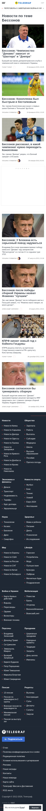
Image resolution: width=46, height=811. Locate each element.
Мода (28, 561)
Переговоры (9, 607)
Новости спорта (32, 479)
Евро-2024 (31, 502)
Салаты (29, 710)
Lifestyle (28, 548)
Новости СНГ (10, 566)
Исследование (33, 539)
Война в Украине (10, 591)
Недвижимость (10, 496)
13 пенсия (8, 693)
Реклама (7, 765)
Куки (22, 808)
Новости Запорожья (9, 448)
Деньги (7, 487)
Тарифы (7, 500)
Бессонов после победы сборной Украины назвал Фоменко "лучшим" (19, 293)
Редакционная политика (14, 756)
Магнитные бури (33, 578)
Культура (30, 570)
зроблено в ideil (8, 803)
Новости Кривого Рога (11, 455)
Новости (6, 421)
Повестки (30, 596)
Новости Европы (11, 553)
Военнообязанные (34, 609)
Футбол (29, 485)
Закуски (29, 714)
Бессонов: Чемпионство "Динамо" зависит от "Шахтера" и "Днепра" (18, 53)
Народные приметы (31, 641)
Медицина (31, 443)
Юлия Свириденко (12, 679)
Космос (7, 526)
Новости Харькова (12, 430)
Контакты (7, 773)
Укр (42, 3)
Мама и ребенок (33, 522)
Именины (30, 660)
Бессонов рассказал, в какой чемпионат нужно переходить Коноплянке (22, 147)
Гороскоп (30, 553)
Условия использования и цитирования (21, 761)
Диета (29, 531)
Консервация (32, 697)
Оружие (7, 612)
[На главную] (23, 3)
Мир (4, 548)
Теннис (29, 493)
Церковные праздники (31, 635)
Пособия (30, 458)
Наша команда (9, 778)
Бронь (29, 601)
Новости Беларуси (12, 574)
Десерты (30, 706)
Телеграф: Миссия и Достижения (18, 786)
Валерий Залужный (8, 656)
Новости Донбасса (12, 460)
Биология (8, 531)
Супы (28, 701)
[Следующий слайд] (43, 8)
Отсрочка (30, 605)
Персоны (6, 628)
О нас (5, 748)
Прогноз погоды (33, 462)
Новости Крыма (11, 465)
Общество (30, 421)
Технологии (9, 522)
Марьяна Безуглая (12, 675)
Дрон (6, 535)
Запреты (30, 651)
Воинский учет (32, 613)
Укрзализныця (10, 508)
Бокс (28, 489)
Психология (31, 535)
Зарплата (30, 426)
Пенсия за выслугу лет (12, 720)
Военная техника (11, 620)
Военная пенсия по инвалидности (12, 707)
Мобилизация (31, 591)
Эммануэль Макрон (9, 650)
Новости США (10, 557)
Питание (30, 526)
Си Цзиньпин (10, 645)
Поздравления (33, 583)
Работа (29, 430)
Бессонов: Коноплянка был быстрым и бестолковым (20, 100)
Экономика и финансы (8, 480)
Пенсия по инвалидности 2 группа (11, 699)
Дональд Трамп (11, 640)
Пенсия (5, 687)
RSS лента (8, 790)
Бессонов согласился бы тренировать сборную (19, 390)
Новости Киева (11, 426)
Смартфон (8, 539)
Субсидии (30, 439)
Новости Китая (10, 570)
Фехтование (31, 506)
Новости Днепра (11, 434)
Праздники (30, 628)
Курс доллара (10, 504)
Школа (29, 447)
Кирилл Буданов (11, 662)
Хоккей (29, 498)
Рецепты (29, 687)
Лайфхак (30, 574)
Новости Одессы (11, 439)
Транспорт (8, 491)
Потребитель (32, 557)
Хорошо (35, 808)
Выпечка (30, 693)
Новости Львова (11, 443)
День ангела (32, 655)
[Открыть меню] (4, 3)
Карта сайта (8, 782)
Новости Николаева (9, 470)
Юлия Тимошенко (12, 671)
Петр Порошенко (11, 666)
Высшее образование (32, 452)
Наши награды (9, 769)
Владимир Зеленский (8, 635)
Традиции (30, 647)
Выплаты (30, 434)
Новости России (11, 561)
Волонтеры (9, 616)
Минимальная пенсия (10, 713)
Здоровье (29, 517)
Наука (5, 517)
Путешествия (32, 566)
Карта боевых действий (10, 597)
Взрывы (7, 603)
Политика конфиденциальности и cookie (21, 752)
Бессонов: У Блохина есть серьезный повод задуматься (22, 242)
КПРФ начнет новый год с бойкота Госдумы (19, 342)
